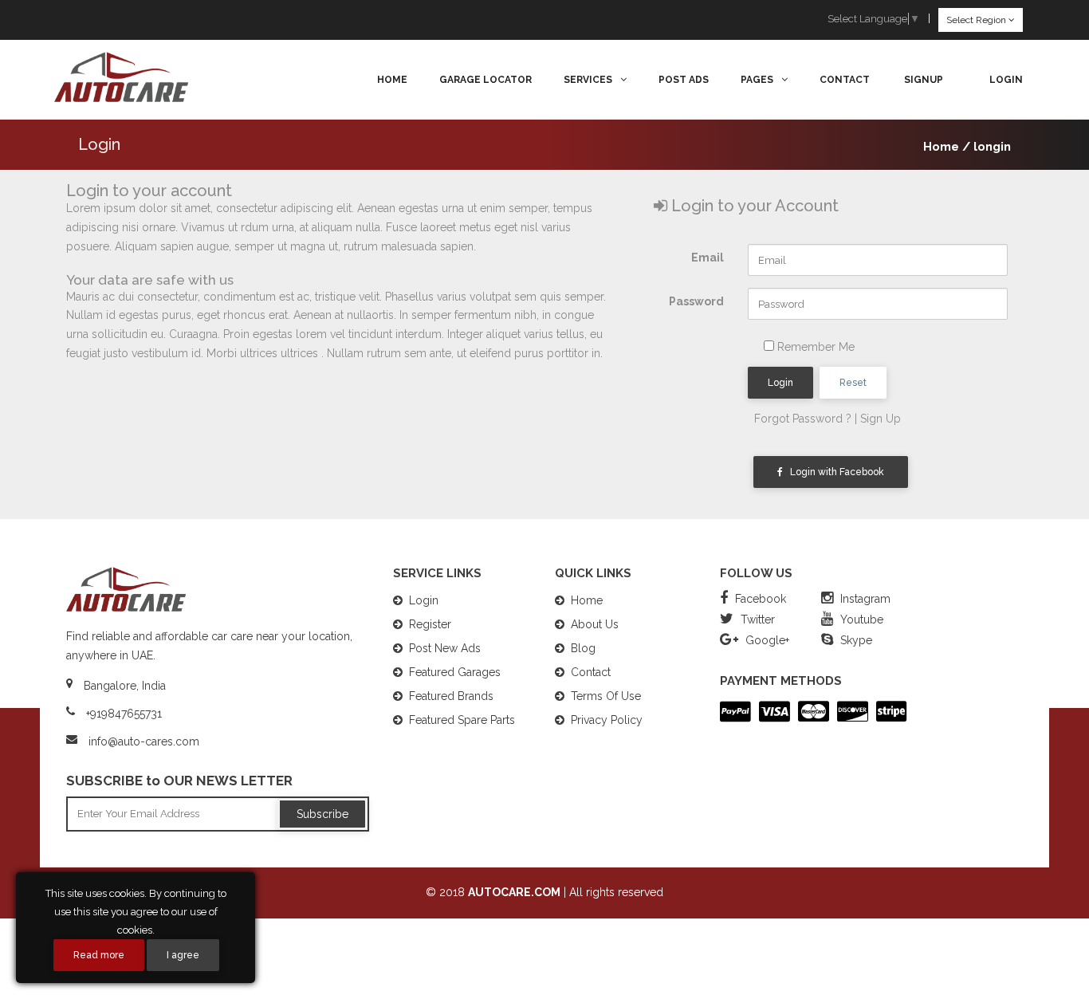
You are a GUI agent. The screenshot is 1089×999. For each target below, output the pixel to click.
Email (707, 257)
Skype (854, 640)
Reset (853, 382)
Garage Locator (485, 79)
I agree (183, 955)
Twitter (756, 619)
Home (392, 79)
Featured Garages (455, 672)
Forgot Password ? (802, 418)
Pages (757, 79)
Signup (923, 79)
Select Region (977, 20)
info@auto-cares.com (143, 741)
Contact (845, 79)
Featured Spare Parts (462, 720)
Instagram (863, 598)
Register (430, 624)
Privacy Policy (607, 720)
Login (780, 382)
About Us (595, 624)
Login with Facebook (833, 472)
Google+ (765, 640)
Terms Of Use (606, 696)
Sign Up (880, 418)
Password (696, 301)
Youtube (860, 619)
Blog (583, 648)
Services (588, 79)
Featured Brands (451, 696)
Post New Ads (445, 648)
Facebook (759, 598)
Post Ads (684, 79)
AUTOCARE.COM (514, 892)
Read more (98, 955)
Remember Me (814, 346)
